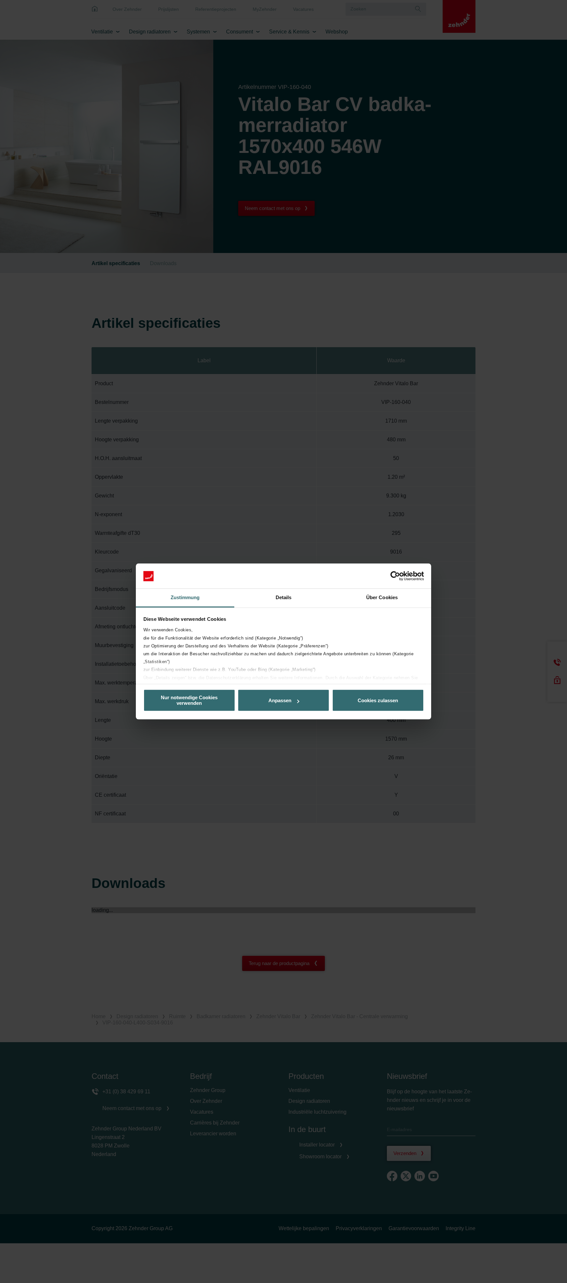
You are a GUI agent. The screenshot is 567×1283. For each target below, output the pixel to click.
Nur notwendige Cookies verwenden (189, 700)
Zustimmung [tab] (185, 597)
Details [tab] (284, 597)
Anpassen (279, 700)
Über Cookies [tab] (382, 597)
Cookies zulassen (378, 700)
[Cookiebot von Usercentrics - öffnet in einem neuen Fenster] (395, 576)
